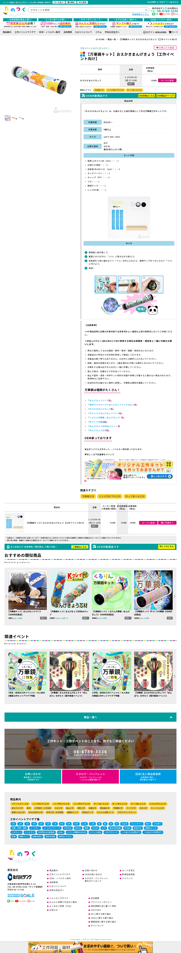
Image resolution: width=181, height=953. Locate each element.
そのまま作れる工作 (157, 804)
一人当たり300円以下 (131, 832)
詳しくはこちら (167, 546)
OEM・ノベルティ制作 (60, 878)
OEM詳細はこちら (147, 95)
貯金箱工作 (104, 808)
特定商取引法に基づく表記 (103, 906)
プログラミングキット (127, 812)
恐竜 (14, 836)
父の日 (95, 828)
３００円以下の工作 (61, 804)
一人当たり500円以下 (153, 832)
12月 (92, 823)
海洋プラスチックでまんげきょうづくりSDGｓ (112, 404)
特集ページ (24, 836)
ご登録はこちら (80, 546)
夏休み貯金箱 (115, 828)
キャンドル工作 (157, 808)
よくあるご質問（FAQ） (61, 906)
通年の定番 (50, 836)
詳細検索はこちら (140, 14)
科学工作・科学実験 (55, 812)
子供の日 (67, 828)
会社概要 (152, 2)
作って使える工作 (119, 804)
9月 (68, 823)
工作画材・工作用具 (43, 808)
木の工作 (58, 808)
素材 (29, 808)
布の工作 (143, 808)
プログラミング (111, 832)
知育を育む (37, 836)
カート (175, 32)
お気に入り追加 (166, 47)
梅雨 (87, 828)
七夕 (104, 828)
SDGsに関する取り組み (102, 917)
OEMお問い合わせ (93, 874)
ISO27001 (96, 909)
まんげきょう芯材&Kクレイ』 (104, 426)
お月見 (127, 828)
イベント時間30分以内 (76, 832)
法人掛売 (82, 2)
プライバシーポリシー (101, 902)
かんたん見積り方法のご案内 (63, 902)
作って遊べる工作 (134, 90)
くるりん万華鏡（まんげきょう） (105, 417)
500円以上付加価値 (46, 832)
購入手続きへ (167, 522)
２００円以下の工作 (40, 804)
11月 (84, 823)
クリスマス (29, 832)
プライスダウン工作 (20, 804)
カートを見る (128, 870)
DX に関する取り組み (101, 913)
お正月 (124, 823)
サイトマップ (97, 925)
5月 (41, 823)
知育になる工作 (18, 812)
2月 (20, 823)
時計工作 (81, 808)
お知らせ (53, 909)
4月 (34, 823)
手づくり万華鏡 (97, 421)
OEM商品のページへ (166, 95)
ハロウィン (16, 832)
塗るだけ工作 (17, 808)
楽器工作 (92, 808)
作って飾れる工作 (138, 804)
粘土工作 (70, 808)
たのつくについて (83, 32)
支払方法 (174, 2)
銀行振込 (71, 2)
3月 (27, 823)
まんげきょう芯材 (98, 430)
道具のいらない (65, 836)
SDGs (60, 832)
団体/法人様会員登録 (148, 776)
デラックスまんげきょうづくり (104, 413)
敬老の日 (137, 828)
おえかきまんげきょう (100, 408)
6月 (48, 823)
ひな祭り (157, 823)
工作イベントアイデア (25, 32)
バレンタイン (136, 823)
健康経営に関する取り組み (103, 921)
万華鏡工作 (99, 90)
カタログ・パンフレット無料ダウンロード (96, 879)
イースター (35, 828)
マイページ (127, 878)
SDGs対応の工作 (36, 812)
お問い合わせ (33, 776)
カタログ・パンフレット (90, 776)
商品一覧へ (90, 717)
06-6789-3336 (90, 752)
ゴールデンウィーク (52, 828)
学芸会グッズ (87, 812)
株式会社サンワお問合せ (165, 8)
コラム (98, 32)
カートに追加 (167, 80)
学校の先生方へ (112, 32)
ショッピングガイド (58, 898)
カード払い (58, 2)
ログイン (150, 32)
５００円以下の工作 (115, 90)
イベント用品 (95, 832)
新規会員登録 (128, 874)
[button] (174, 596)
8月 (61, 823)
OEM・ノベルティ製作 (49, 32)
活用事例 (67, 32)
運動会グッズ (72, 812)
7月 (54, 823)
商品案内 (7, 32)
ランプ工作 (131, 808)
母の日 (78, 828)
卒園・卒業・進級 (19, 828)
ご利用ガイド (163, 2)
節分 (148, 823)
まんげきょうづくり (99, 400)
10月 (76, 823)
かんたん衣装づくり (105, 812)
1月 (13, 823)
